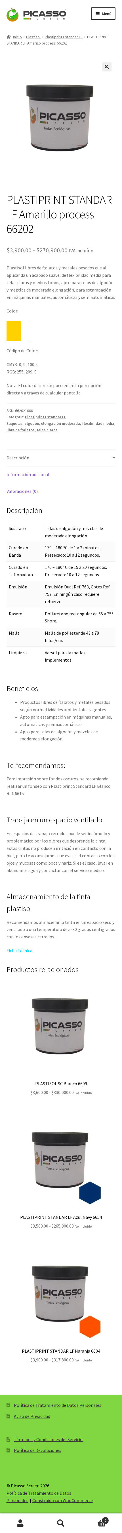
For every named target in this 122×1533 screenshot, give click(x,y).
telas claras (47, 429)
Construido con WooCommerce (62, 1500)
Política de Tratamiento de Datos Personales (57, 1405)
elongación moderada (60, 423)
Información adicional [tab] (28, 474)
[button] (107, 66)
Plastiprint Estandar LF (64, 36)
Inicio (17, 36)
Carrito (93, 1518)
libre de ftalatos (21, 429)
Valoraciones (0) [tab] (22, 491)
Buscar (61, 1523)
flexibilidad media (98, 423)
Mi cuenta (20, 1523)
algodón (31, 423)
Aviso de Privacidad (32, 1416)
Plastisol (33, 36)
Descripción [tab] (18, 458)
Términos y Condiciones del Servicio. (48, 1439)
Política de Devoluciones (37, 1450)
